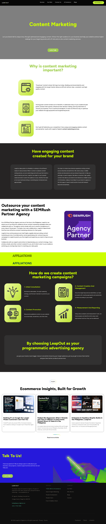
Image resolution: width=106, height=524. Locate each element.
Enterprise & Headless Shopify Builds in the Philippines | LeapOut (87, 419)
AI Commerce (67, 2)
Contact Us (58, 2)
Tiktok (85, 520)
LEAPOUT (5, 2)
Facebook (78, 520)
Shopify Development (51, 495)
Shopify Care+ (49, 498)
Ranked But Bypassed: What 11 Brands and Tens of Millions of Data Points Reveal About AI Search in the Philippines (52, 420)
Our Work (49, 2)
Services (42, 2)
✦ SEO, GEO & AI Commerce (53, 488)
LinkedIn (91, 520)
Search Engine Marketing (52, 492)
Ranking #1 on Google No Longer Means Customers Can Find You (16, 419)
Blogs (75, 2)
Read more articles (53, 437)
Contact (69, 498)
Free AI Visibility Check (52, 501)
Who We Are (70, 492)
